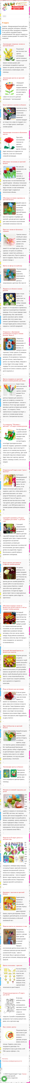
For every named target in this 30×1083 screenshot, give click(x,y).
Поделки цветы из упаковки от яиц (15, 926)
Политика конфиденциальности (12, 1061)
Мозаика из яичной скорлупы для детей (14, 790)
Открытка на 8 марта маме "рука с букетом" (15, 471)
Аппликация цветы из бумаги (13, 767)
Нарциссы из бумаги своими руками (12, 289)
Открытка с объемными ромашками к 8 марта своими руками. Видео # (13, 333)
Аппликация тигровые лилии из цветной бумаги (14, 45)
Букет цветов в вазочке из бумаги (14, 105)
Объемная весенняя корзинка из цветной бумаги (14, 199)
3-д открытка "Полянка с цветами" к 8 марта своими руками (15, 425)
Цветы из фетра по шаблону (12, 266)
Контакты (5, 1058)
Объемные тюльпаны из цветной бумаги (14, 162)
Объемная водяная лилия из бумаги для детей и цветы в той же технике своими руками (15, 607)
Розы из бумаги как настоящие (13, 689)
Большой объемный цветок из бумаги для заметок (13, 651)
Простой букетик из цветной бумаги (12, 727)
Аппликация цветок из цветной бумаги (13, 79)
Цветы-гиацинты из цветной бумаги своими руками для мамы (14, 380)
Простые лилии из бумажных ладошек (13, 230)
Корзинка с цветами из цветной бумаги (13, 893)
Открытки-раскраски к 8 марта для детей (13, 994)
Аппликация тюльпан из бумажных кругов (15, 133)
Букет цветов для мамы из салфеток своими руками (12, 563)
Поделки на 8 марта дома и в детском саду (12, 838)
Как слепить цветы (9, 1027)
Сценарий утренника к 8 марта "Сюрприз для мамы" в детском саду (14, 519)
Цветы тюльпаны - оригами (12, 965)
